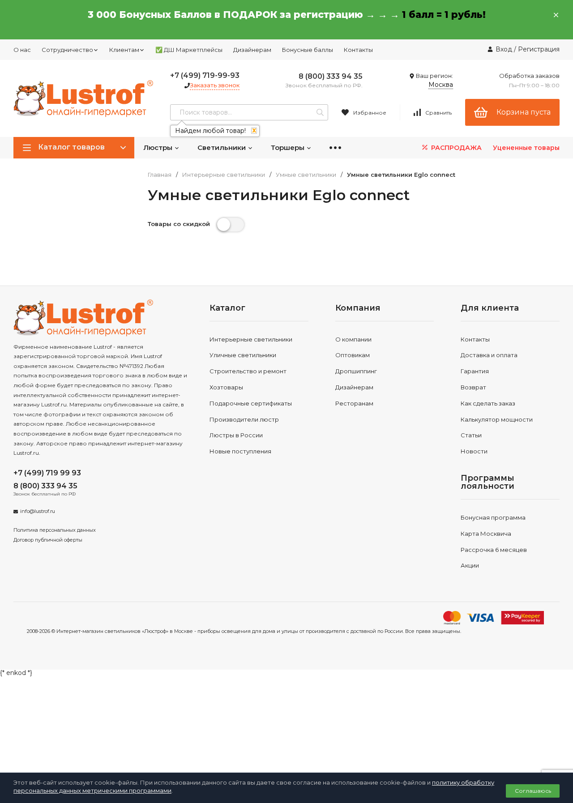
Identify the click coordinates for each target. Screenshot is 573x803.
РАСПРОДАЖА (455, 148)
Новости (474, 451)
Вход (504, 49)
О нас (22, 49)
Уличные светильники (243, 355)
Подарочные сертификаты (251, 403)
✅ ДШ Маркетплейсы (188, 49)
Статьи (471, 435)
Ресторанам (354, 403)
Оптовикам (352, 355)
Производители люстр (244, 419)
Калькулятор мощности (497, 419)
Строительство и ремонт (248, 371)
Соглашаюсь (533, 790)
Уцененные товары (526, 148)
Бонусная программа (493, 517)
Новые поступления (240, 451)
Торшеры (288, 147)
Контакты (358, 49)
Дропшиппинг (356, 371)
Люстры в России (236, 435)
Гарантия (475, 371)
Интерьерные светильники (223, 175)
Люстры (158, 147)
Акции (470, 565)
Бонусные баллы (307, 49)
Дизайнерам (252, 49)
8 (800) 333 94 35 (331, 76)
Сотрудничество (67, 49)
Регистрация (539, 49)
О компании (353, 339)
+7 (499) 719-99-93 (204, 75)
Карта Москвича (486, 533)
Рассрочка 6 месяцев (494, 549)
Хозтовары (226, 387)
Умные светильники (306, 175)
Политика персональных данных (54, 530)
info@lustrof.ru (37, 511)
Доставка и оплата (489, 355)
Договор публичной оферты (47, 540)
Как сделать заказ (488, 403)
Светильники (222, 147)
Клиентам (124, 49)
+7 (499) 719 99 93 (47, 473)
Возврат (473, 387)
